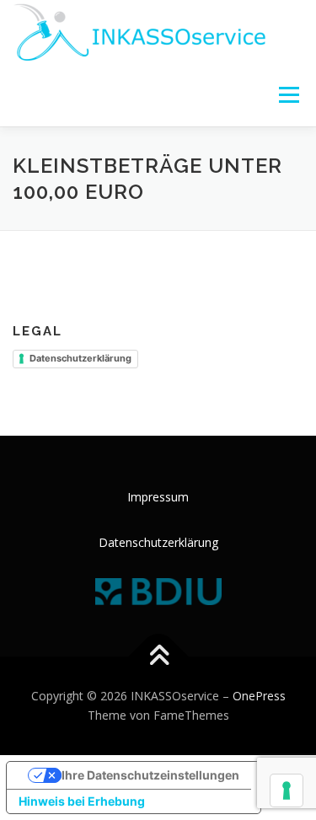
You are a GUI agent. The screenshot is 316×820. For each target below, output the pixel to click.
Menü (288, 95)
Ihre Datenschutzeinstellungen (150, 775)
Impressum (158, 497)
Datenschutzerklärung (80, 358)
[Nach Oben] (158, 656)
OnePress (259, 696)
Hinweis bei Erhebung (82, 801)
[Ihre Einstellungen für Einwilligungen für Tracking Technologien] (286, 790)
